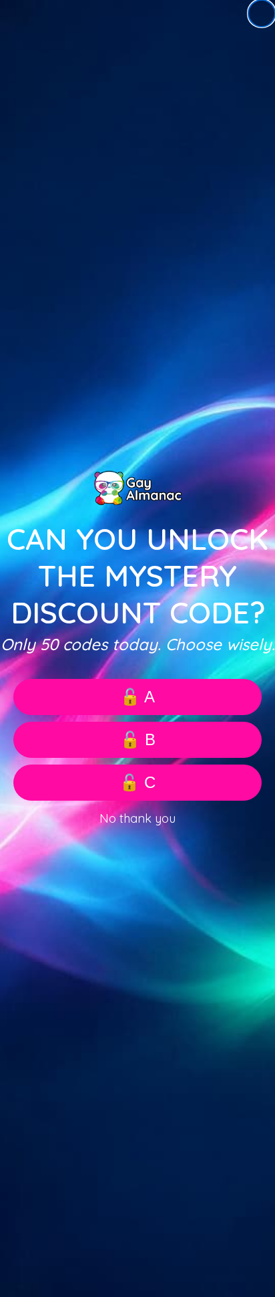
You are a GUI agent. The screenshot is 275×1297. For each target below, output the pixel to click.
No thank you (137, 818)
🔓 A (137, 697)
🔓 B (138, 739)
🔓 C (137, 782)
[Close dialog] (261, 13)
